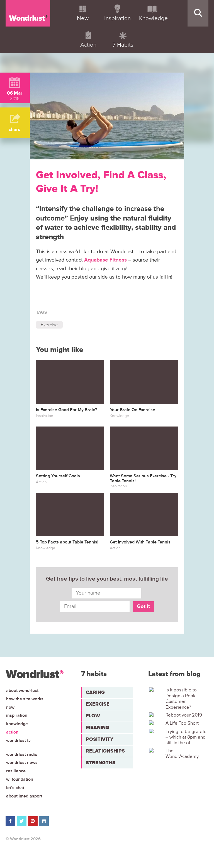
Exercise (49, 325)
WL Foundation (19, 779)
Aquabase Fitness (105, 260)
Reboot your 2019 (184, 715)
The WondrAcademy (182, 753)
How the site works (24, 699)
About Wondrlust (22, 690)
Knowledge (17, 724)
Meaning (97, 727)
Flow (93, 716)
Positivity (99, 739)
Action (12, 732)
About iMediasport (24, 796)
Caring (95, 692)
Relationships (105, 751)
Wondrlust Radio (21, 754)
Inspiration (16, 715)
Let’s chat (15, 787)
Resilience (16, 771)
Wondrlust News (22, 762)
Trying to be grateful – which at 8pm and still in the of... (187, 737)
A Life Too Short (182, 723)
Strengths (100, 763)
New (10, 707)
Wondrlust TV (18, 740)
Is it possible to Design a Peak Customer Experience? (181, 698)
